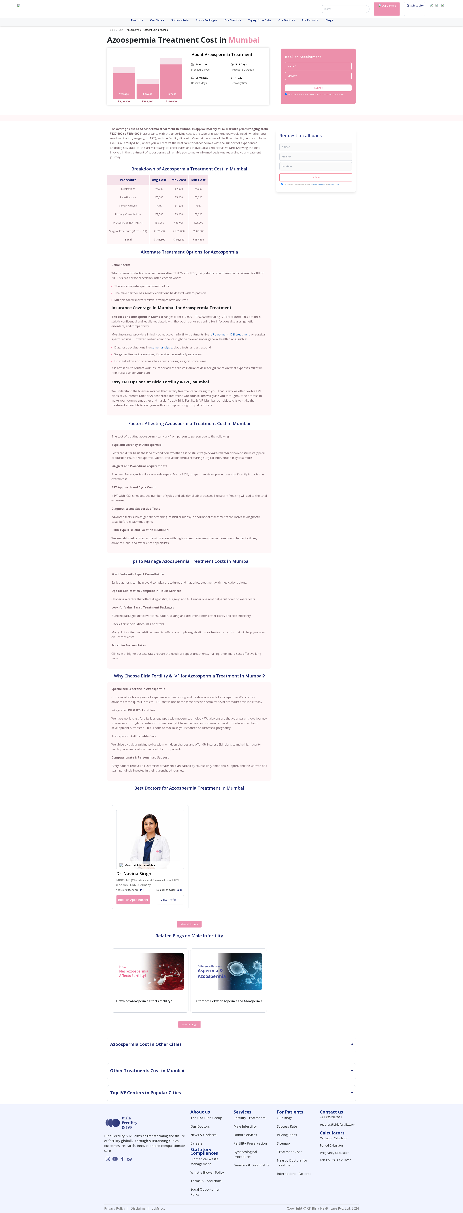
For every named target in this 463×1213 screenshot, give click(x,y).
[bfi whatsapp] (129, 1159)
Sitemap (283, 1143)
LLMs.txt (157, 1208)
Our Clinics (157, 20)
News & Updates (203, 1135)
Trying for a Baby (259, 20)
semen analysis (161, 347)
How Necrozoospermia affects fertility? (144, 1001)
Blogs (329, 20)
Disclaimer (138, 1208)
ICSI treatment (240, 334)
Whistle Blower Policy (207, 1172)
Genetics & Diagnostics (252, 1165)
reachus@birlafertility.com (337, 1125)
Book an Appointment (133, 900)
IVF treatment (219, 334)
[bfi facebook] (443, 9)
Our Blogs (284, 1118)
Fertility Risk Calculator (335, 1160)
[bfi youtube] (438, 9)
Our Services (232, 20)
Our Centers (389, 5)
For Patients (310, 20)
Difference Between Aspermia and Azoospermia (228, 1001)
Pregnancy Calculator (334, 1153)
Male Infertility (245, 1126)
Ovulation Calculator (334, 1138)
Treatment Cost (289, 1152)
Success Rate (180, 20)
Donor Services (245, 1135)
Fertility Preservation (250, 1143)
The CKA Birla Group (206, 1118)
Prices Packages (206, 20)
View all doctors (189, 924)
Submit (318, 87)
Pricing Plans (287, 1135)
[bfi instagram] (432, 9)
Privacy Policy (334, 184)
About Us (137, 20)
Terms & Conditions (318, 184)
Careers (196, 1143)
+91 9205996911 (331, 1117)
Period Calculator (331, 1145)
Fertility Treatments (250, 1118)
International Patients (294, 1173)
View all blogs (189, 1024)
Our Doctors (286, 20)
